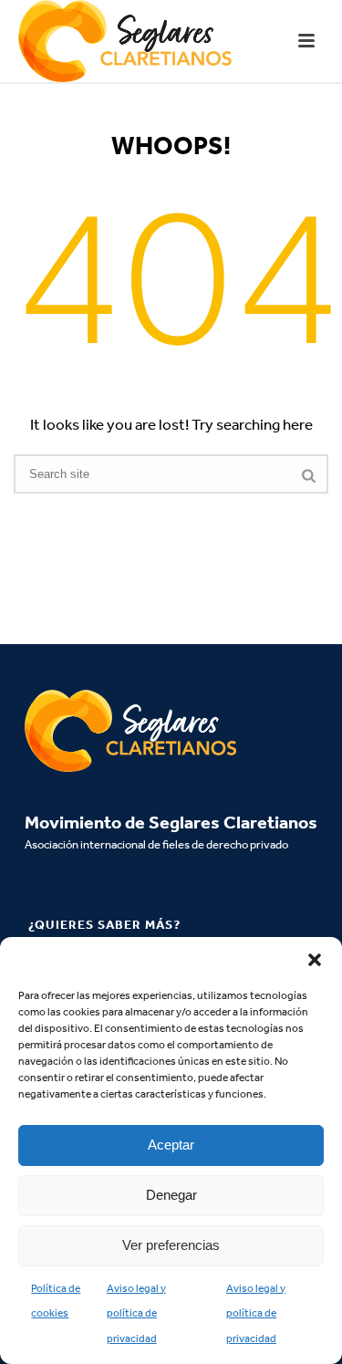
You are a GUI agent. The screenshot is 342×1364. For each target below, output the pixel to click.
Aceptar (171, 1144)
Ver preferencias (171, 1245)
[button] (315, 960)
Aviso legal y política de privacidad (136, 1313)
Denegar (171, 1195)
